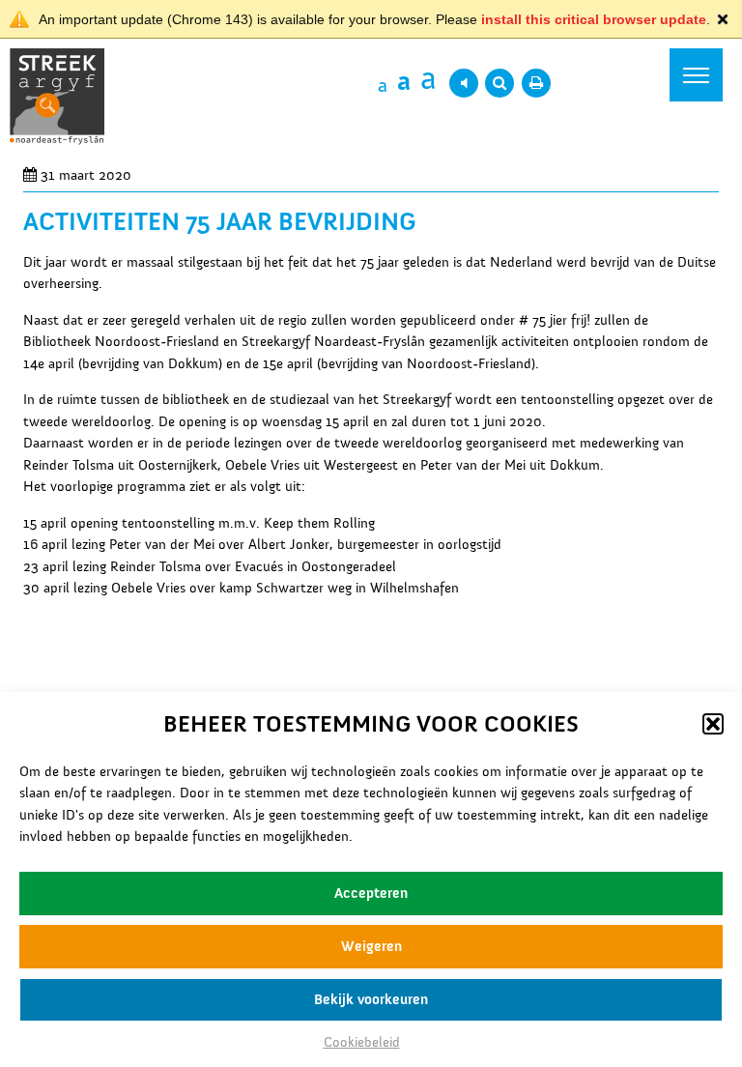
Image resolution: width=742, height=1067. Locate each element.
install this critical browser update (593, 19)
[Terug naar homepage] (57, 101)
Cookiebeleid (362, 1042)
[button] (713, 724)
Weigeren (371, 946)
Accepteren (371, 893)
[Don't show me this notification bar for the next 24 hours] (722, 19)
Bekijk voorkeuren (371, 999)
